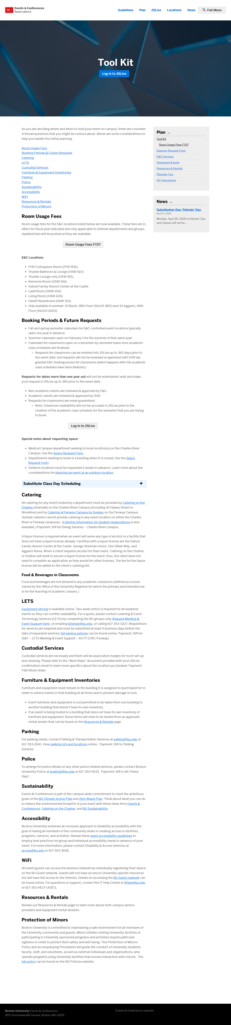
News (191, 10)
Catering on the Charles (58, 809)
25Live (156, 10)
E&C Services (165, 156)
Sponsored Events (168, 162)
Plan (142, 10)
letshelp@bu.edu (80, 624)
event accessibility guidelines (111, 836)
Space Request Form (68, 453)
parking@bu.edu (125, 739)
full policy (29, 961)
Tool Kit (161, 139)
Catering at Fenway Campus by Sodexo (76, 512)
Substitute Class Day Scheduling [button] (52, 483)
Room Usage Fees (34, 148)
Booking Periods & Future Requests (47, 153)
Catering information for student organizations (96, 522)
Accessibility (31, 192)
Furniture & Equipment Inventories (46, 172)
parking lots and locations (68, 744)
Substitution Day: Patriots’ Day (179, 210)
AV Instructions (166, 180)
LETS (25, 163)
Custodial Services (35, 168)
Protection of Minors (36, 206)
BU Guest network (126, 878)
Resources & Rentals (36, 201)
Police (26, 182)
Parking (27, 177)
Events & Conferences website (135, 1010)
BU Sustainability (95, 809)
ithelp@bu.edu (134, 883)
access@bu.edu (33, 850)
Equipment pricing (35, 609)
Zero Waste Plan (90, 799)
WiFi (25, 197)
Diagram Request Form (171, 150)
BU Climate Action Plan (55, 799)
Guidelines (125, 10)
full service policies (74, 633)
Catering (28, 158)
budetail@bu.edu (62, 772)
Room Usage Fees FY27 (83, 245)
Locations (174, 10)
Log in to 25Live (114, 74)
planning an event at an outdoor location (84, 473)
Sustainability (32, 187)
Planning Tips (165, 174)
